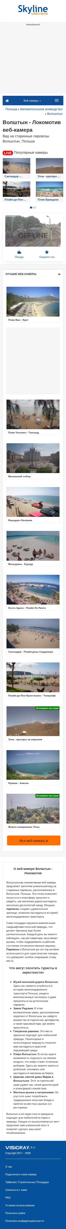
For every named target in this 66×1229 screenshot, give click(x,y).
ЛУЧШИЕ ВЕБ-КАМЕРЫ (20, 274)
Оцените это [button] (47, 257)
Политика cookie (15, 1213)
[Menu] (57, 100)
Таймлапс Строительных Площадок (27, 1182)
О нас (8, 1166)
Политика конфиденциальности (24, 1220)
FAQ (8, 1197)
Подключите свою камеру (21, 1174)
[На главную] (7, 100)
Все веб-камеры (33, 840)
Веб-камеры (31, 100)
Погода (19, 257)
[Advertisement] (33, 60)
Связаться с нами (16, 1190)
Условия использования (19, 1205)
